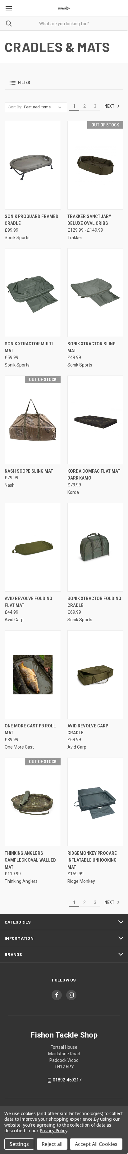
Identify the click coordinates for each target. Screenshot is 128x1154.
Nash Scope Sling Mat (29, 471)
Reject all (52, 1144)
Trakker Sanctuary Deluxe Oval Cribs (89, 220)
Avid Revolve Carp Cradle (87, 729)
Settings (19, 1144)
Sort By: (15, 107)
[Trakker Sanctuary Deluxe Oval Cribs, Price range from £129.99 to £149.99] (95, 165)
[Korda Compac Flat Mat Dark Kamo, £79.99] (95, 420)
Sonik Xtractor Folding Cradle (94, 602)
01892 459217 (67, 1080)
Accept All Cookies (96, 1144)
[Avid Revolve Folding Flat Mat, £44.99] (33, 547)
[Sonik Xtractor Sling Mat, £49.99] (95, 292)
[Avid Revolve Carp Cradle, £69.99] (95, 674)
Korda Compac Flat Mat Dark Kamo (93, 474)
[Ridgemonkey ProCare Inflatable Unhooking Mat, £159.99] (95, 802)
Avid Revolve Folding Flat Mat (28, 602)
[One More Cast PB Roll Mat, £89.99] (33, 674)
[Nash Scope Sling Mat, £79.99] (33, 420)
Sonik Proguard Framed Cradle (31, 220)
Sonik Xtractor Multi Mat (29, 347)
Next (109, 106)
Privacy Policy (53, 1130)
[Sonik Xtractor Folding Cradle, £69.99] (95, 547)
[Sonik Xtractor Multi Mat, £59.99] (33, 292)
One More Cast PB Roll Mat (30, 729)
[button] (64, 83)
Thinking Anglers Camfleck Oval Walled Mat (30, 860)
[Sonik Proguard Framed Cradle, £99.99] (33, 165)
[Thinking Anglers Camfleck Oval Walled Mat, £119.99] (33, 802)
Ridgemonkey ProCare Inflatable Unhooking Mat (92, 860)
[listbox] (44, 107)
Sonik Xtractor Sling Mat (91, 347)
